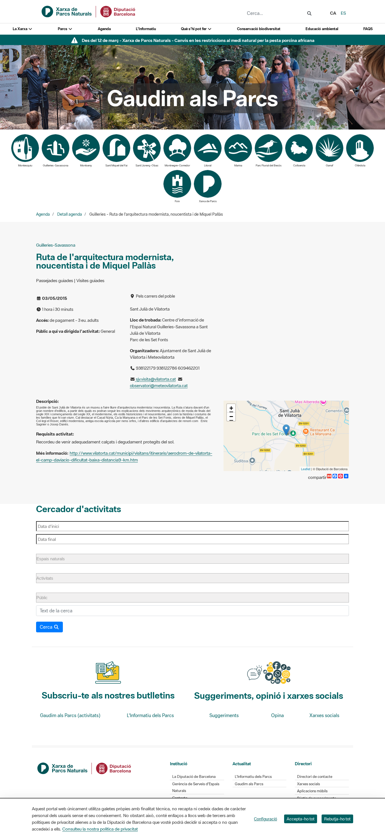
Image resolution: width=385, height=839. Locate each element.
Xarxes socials (324, 715)
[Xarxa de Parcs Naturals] (88, 11)
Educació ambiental (322, 28)
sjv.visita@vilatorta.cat (155, 379)
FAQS (368, 28)
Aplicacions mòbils (312, 791)
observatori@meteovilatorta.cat (159, 385)
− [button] (231, 416)
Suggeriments (224, 715)
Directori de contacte (314, 776)
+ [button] (231, 408)
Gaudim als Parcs (249, 784)
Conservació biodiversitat (258, 28)
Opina (277, 715)
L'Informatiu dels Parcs (150, 715)
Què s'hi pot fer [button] (194, 28)
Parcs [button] (63, 28)
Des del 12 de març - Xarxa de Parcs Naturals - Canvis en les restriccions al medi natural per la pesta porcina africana (198, 40)
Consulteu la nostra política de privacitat (100, 829)
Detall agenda (69, 214)
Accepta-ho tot (301, 819)
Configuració (265, 819)
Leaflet (305, 469)
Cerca (47, 627)
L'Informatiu (146, 28)
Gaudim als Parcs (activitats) (70, 715)
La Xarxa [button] (20, 28)
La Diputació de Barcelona (194, 776)
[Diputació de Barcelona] (84, 768)
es (343, 13)
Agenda (104, 28)
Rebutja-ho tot (337, 819)
